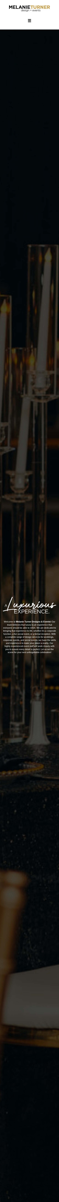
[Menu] (29, 20)
